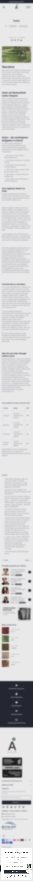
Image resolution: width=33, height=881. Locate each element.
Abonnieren (15, 871)
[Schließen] (30, 849)
